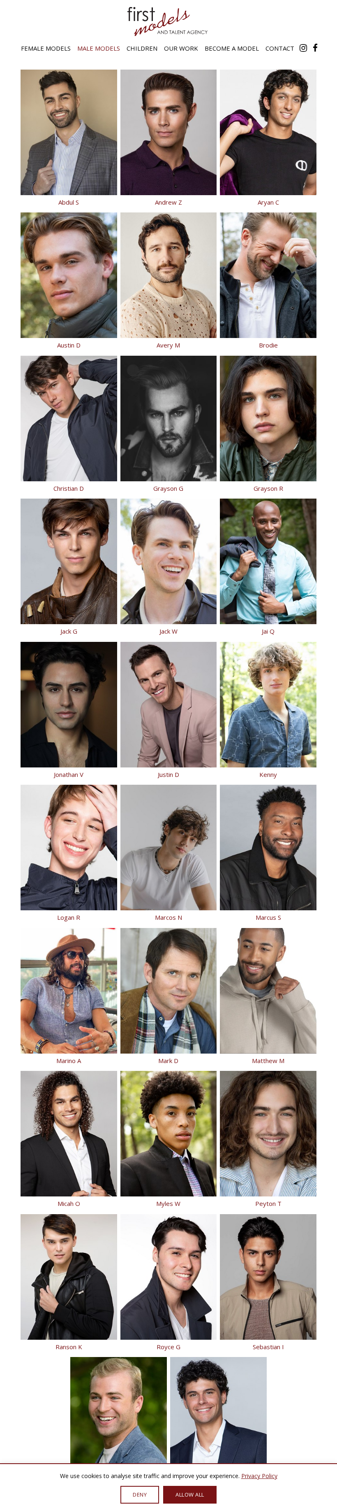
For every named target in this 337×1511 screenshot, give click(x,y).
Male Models (98, 48)
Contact (279, 48)
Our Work (181, 48)
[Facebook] (315, 48)
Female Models (46, 48)
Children (142, 48)
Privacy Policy (259, 1476)
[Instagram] (303, 48)
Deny (140, 1494)
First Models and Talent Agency (168, 21)
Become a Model (232, 48)
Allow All (189, 1494)
